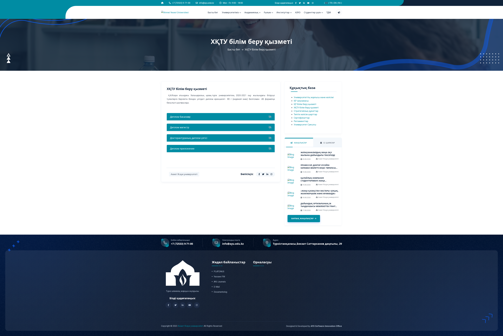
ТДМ (328, 12)
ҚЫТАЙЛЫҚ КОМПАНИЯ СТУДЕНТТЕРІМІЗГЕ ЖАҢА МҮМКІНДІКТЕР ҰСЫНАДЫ (313, 181)
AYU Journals (220, 282)
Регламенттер (301, 121)
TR (331, 3)
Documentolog (220, 292)
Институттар (283, 12)
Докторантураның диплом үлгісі (188, 138)
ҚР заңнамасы (301, 100)
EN (335, 3)
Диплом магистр (179, 127)
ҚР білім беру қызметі (305, 104)
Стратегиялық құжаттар (306, 111)
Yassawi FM (219, 276)
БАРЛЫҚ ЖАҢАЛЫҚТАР (302, 218)
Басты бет (213, 12)
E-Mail (217, 287)
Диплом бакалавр (180, 116)
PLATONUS (219, 271)
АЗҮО (297, 12)
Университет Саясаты (305, 124)
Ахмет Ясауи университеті (184, 174)
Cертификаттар (302, 117)
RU (339, 3)
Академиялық (251, 12)
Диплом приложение (182, 148)
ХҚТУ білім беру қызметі (306, 107)
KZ (326, 3)
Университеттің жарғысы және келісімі (314, 97)
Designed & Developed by (314, 326)
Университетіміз (230, 12)
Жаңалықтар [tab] (300, 142)
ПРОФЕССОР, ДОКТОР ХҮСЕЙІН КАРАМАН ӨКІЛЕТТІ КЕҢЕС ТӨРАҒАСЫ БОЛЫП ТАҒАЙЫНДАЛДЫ (318, 168)
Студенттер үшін (312, 12)
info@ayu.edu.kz (206, 3)
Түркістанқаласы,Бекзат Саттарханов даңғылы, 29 (307, 243)
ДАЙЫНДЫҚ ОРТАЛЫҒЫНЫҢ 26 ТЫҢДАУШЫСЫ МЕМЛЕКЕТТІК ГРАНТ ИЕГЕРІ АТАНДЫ (318, 206)
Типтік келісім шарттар (305, 114)
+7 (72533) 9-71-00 (181, 3)
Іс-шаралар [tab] (329, 142)
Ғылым (267, 12)
